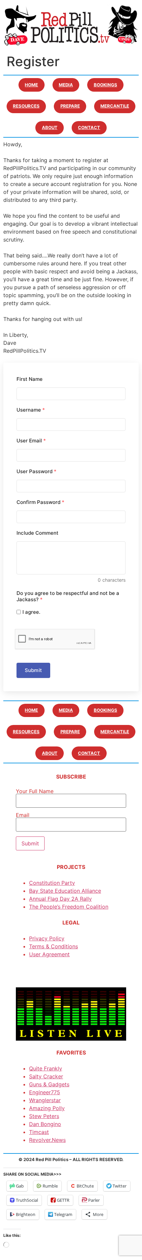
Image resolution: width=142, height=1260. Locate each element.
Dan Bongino (45, 1124)
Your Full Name (34, 791)
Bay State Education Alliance (65, 890)
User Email (31, 440)
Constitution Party (52, 882)
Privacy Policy (46, 938)
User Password (36, 471)
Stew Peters (44, 1116)
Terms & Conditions (53, 946)
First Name (30, 379)
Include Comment (37, 533)
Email (22, 815)
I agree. (31, 612)
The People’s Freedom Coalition (68, 906)
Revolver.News (47, 1140)
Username (31, 410)
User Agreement (49, 954)
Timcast (39, 1132)
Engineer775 (44, 1092)
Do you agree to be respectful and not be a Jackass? (68, 596)
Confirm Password (40, 502)
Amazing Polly (47, 1108)
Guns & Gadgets (49, 1084)
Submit (33, 670)
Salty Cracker (46, 1076)
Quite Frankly (45, 1068)
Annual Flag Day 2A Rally (60, 898)
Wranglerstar (45, 1100)
